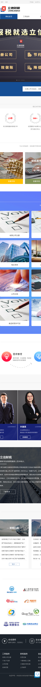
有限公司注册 (15, 235)
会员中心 (37, 2)
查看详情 (11, 181)
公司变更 (5, 664)
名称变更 (5, 667)
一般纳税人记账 (25, 660)
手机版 (31, 2)
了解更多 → (7, 492)
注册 (6, 2)
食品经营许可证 (14, 323)
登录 (2, 2)
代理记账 (23, 657)
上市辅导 (23, 667)
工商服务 (26, 16)
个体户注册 (6, 660)
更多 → (14, 564)
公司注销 (14, 294)
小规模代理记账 (25, 664)
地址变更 (14, 265)
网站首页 (8, 16)
